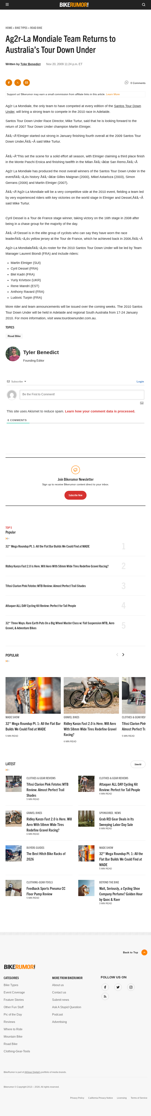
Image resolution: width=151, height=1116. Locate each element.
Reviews (9, 1021)
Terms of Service (139, 1098)
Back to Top (130, 952)
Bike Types (11, 985)
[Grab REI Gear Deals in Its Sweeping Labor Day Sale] (86, 818)
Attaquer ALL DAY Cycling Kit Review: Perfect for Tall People (41, 605)
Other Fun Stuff (13, 1007)
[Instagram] (130, 986)
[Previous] (117, 654)
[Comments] (127, 83)
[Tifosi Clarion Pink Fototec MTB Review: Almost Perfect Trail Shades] (14, 784)
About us (58, 985)
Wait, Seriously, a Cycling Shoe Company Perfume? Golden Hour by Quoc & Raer (121, 894)
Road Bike (14, 336)
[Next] (123, 654)
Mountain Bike (13, 1036)
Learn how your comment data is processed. (100, 411)
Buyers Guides (35, 847)
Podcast (57, 1014)
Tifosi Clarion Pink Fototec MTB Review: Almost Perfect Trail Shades (46, 586)
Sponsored (106, 813)
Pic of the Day (13, 1014)
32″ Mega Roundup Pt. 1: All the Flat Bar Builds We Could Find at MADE (47, 546)
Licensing (122, 1098)
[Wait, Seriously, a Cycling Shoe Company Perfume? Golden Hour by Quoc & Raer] (86, 888)
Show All (138, 764)
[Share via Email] (26, 82)
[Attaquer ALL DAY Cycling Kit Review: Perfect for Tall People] (86, 784)
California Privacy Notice (100, 1098)
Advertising (59, 1021)
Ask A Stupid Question (66, 1007)
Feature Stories (14, 999)
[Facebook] (104, 986)
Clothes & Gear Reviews (136, 717)
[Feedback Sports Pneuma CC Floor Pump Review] (14, 888)
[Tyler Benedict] (13, 356)
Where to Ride (13, 1029)
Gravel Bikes (71, 717)
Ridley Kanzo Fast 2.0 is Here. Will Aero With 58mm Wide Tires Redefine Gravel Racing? (57, 566)
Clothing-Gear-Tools (40, 882)
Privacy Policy (77, 1098)
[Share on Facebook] (9, 82)
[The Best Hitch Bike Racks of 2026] (14, 853)
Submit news (60, 999)
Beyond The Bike (109, 882)
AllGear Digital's (32, 1072)
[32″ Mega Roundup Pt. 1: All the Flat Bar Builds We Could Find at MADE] (33, 695)
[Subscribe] (104, 995)
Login (140, 381)
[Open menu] (7, 5)
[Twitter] (117, 986)
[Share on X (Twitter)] (17, 82)
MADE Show (12, 717)
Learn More (113, 94)
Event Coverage (14, 992)
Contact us (59, 992)
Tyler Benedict (30, 64)
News (118, 813)
